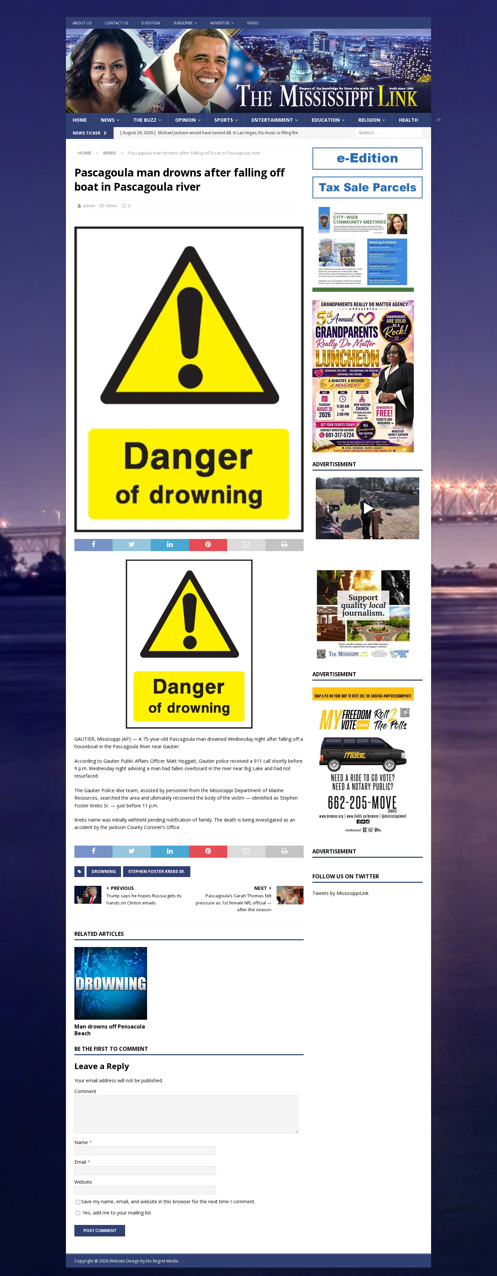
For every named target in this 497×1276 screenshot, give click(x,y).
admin (88, 206)
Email (81, 1162)
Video (252, 22)
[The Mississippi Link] (248, 109)
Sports (223, 120)
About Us (82, 22)
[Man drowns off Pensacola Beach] (110, 983)
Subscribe (183, 22)
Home (80, 120)
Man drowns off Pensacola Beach (109, 1030)
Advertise (220, 22)
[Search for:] (389, 132)
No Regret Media (162, 1261)
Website (83, 1182)
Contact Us (116, 22)
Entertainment (272, 120)
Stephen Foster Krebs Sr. (156, 871)
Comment (85, 1091)
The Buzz (145, 120)
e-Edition (151, 22)
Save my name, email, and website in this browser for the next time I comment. (168, 1201)
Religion (369, 120)
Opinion (185, 120)
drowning (104, 871)
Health (408, 120)
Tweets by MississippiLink (340, 893)
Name (81, 1142)
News (108, 120)
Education (326, 120)
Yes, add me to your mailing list (116, 1212)
